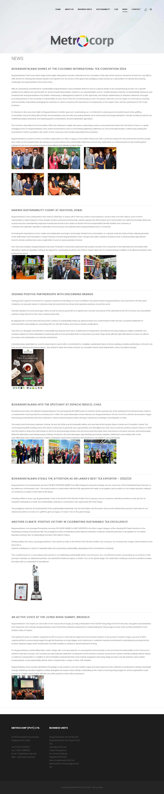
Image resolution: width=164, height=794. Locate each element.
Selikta (100, 787)
